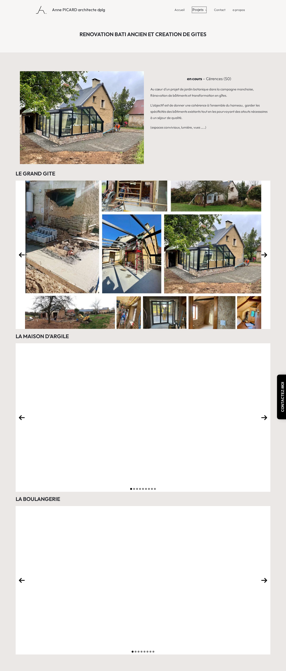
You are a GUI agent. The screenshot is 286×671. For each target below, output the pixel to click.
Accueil (180, 10)
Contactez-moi (283, 397)
